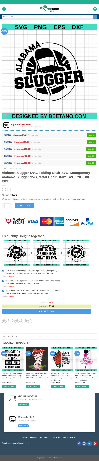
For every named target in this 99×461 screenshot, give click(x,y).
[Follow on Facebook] (79, 443)
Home (4, 169)
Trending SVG (15, 169)
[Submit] (95, 17)
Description (12, 336)
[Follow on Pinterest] (94, 443)
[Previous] (2, 370)
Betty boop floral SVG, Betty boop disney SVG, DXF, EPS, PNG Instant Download (37, 375)
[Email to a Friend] (17, 321)
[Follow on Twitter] (89, 443)
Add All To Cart (46, 311)
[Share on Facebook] (8, 321)
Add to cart (24, 206)
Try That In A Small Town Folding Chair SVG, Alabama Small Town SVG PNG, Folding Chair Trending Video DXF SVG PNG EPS (32, 292)
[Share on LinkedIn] (26, 321)
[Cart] (95, 9)
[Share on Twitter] (13, 321)
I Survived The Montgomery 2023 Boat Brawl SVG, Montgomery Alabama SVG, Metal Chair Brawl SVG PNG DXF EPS (33, 282)
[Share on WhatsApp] (4, 321)
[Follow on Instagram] (84, 443)
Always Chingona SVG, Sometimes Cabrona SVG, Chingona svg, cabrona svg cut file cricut (61, 376)
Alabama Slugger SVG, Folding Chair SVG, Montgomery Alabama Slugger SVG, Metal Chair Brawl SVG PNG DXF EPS (31, 272)
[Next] (97, 370)
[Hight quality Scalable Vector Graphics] (49, 9)
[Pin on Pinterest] (21, 321)
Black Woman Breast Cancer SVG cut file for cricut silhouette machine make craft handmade (86, 376)
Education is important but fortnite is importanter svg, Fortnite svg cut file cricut (12, 375)
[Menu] (4, 9)
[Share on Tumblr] (30, 321)
